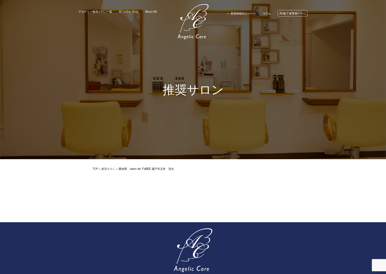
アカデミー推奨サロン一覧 (95, 11)
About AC (151, 11)
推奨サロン (193, 90)
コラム (267, 13)
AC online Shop (129, 11)
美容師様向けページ (243, 13)
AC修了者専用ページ (292, 13)
